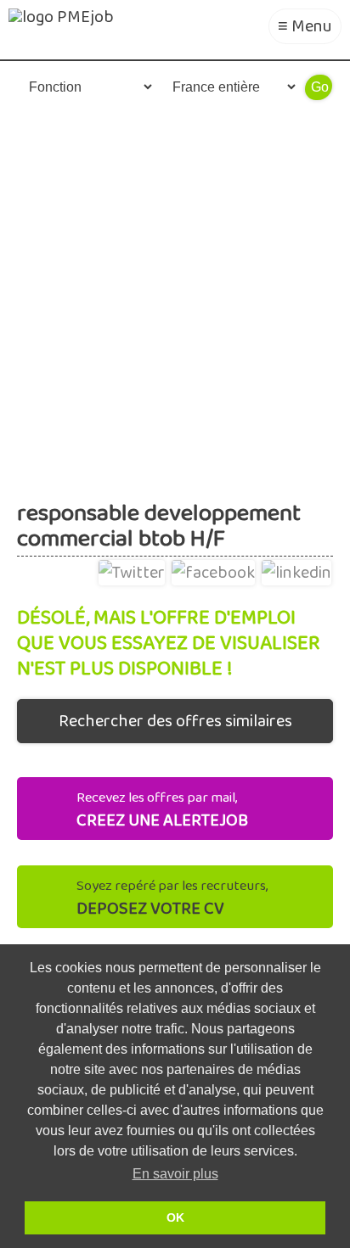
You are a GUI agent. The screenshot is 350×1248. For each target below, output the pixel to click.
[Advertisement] (175, 298)
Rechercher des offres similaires (175, 721)
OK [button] (175, 1217)
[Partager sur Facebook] (213, 569)
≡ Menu (305, 26)
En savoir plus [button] (175, 1174)
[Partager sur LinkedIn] (296, 569)
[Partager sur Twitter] (132, 569)
